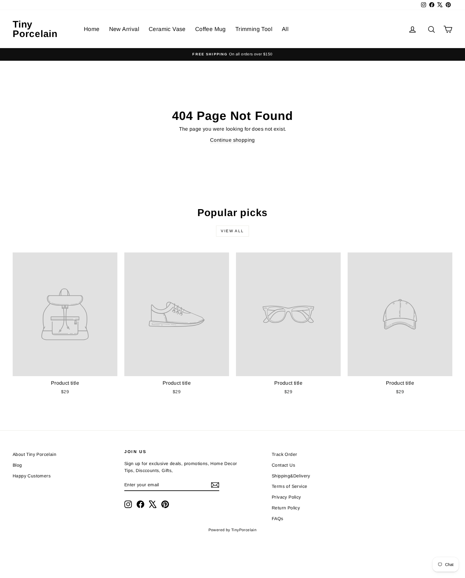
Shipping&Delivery (291, 475)
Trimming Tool (253, 29)
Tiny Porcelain (35, 29)
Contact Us (283, 465)
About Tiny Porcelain (34, 454)
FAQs (277, 518)
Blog (17, 465)
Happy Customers (32, 475)
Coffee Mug (210, 29)
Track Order (284, 454)
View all (232, 231)
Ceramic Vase (167, 29)
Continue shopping (232, 140)
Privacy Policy (286, 497)
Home (92, 29)
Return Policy (286, 507)
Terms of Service (289, 486)
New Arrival (124, 29)
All (285, 29)
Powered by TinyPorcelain (232, 530)
